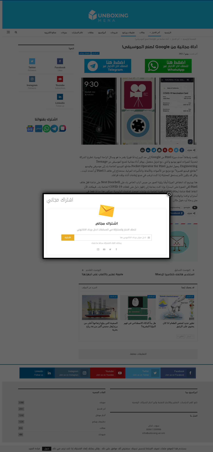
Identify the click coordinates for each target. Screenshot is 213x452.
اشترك (68, 237)
